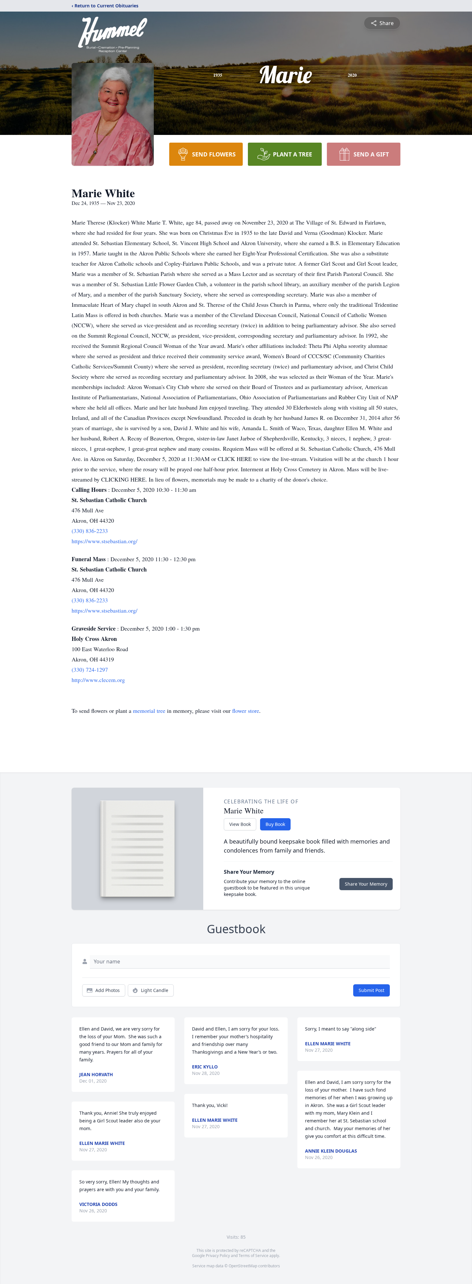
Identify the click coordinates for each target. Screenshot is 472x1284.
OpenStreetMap (243, 1266)
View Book (240, 824)
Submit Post (371, 990)
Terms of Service (253, 1255)
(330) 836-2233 (90, 531)
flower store (245, 710)
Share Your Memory (366, 884)
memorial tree (149, 710)
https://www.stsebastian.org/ (104, 541)
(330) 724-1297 (90, 669)
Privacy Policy (218, 1255)
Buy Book (275, 824)
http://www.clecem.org (98, 680)
